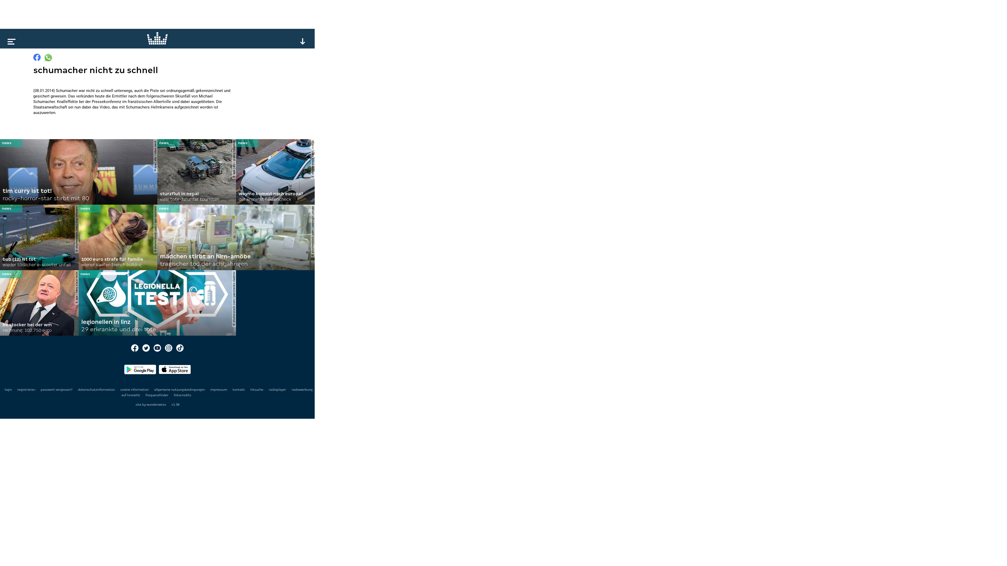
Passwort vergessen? (56, 389)
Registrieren (26, 389)
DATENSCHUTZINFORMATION (97, 389)
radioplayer (278, 389)
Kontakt (239, 389)
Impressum (219, 389)
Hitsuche (257, 389)
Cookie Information (134, 389)
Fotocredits (182, 395)
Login (8, 389)
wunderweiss (156, 404)
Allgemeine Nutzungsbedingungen (180, 389)
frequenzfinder (157, 395)
